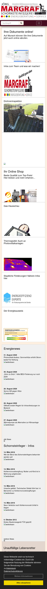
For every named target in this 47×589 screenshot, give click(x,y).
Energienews (12, 348)
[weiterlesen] (23, 362)
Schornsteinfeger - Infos (19, 445)
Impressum (11, 568)
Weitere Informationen (23, 576)
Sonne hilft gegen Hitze (12, 391)
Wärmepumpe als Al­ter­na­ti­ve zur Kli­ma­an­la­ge (21, 422)
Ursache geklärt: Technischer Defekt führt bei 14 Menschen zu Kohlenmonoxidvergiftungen (22, 489)
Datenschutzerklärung (13, 571)
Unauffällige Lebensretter (19, 548)
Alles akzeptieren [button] (24, 583)
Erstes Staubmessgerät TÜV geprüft (17, 522)
